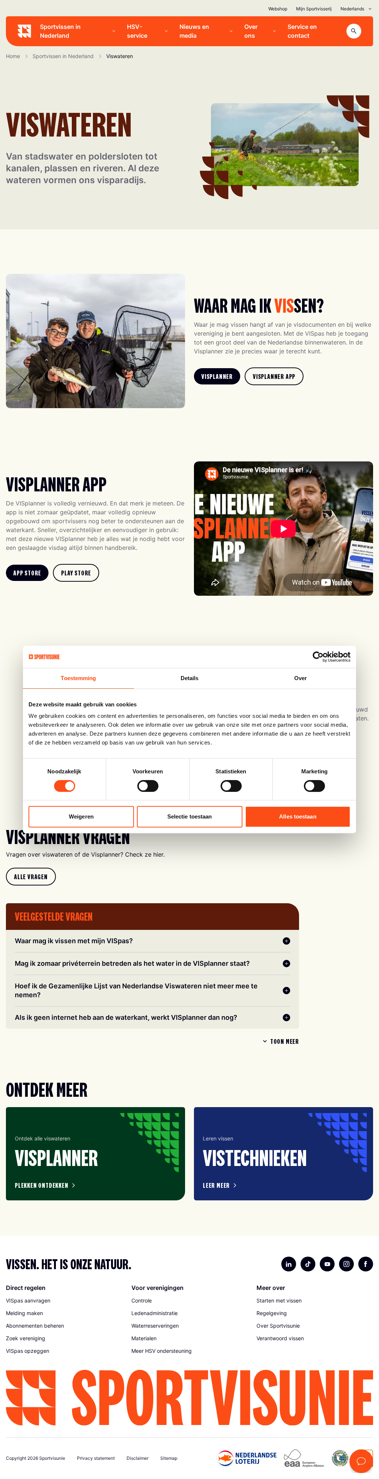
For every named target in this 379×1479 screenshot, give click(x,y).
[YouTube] (327, 1264)
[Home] (24, 31)
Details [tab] (190, 678)
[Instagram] (346, 1264)
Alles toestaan (297, 816)
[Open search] (353, 31)
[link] (217, 376)
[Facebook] (365, 1264)
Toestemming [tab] (78, 678)
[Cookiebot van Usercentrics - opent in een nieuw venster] (318, 656)
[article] (95, 1154)
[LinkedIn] (288, 1264)
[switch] (147, 786)
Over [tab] (300, 678)
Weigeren (81, 816)
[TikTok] (308, 1264)
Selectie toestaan (189, 816)
